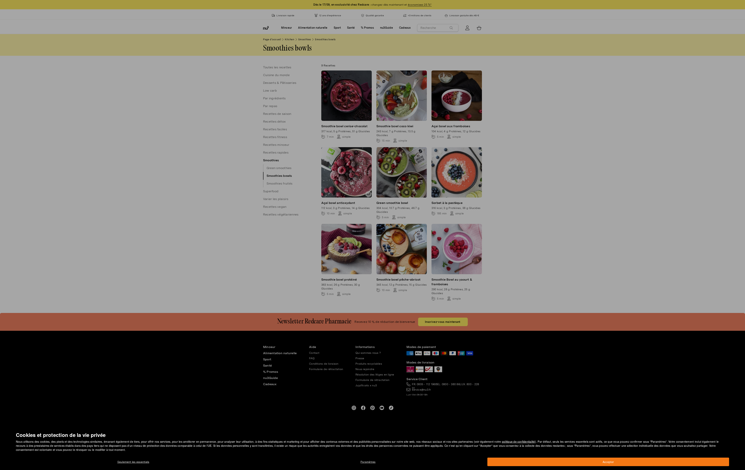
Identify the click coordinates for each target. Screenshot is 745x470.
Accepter (608, 462)
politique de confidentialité (518, 441)
